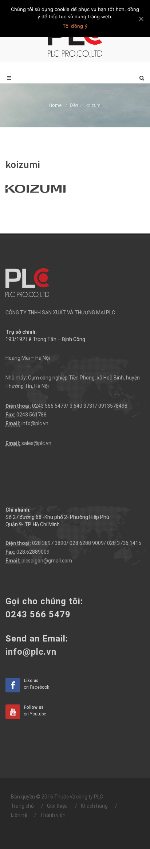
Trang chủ (22, 806)
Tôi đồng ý (75, 26)
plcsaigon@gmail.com (46, 561)
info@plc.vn (34, 423)
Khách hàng (94, 806)
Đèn (74, 105)
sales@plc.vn (36, 443)
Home (55, 105)
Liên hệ (19, 815)
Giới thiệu (57, 806)
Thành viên (53, 815)
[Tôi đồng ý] (141, 18)
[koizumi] (35, 188)
